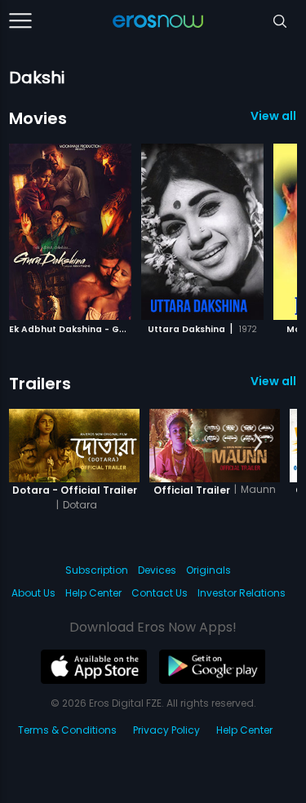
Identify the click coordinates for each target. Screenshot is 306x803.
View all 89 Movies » (274, 116)
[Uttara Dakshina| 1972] (202, 232)
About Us (33, 593)
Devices (157, 570)
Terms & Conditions (67, 730)
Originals (208, 570)
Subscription (96, 570)
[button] (258, 229)
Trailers (40, 383)
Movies (38, 118)
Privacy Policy (166, 730)
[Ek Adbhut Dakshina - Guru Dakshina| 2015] (70, 232)
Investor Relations (241, 593)
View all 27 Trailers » (274, 381)
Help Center (93, 593)
